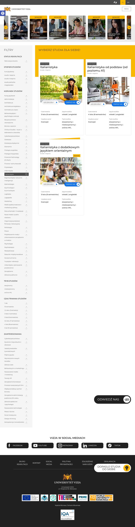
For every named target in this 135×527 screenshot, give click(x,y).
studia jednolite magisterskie (9, 83)
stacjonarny (8, 285)
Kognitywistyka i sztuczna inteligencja (13, 179)
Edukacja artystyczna (11, 143)
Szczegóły (49, 102)
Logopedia (8, 197)
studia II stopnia (9, 78)
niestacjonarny (9, 289)
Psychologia (8, 244)
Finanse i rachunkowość (12, 163)
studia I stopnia (9, 75)
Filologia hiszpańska (11, 154)
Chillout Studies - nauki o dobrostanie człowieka (13, 131)
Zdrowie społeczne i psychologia (10, 403)
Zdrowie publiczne (10, 275)
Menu (126, 9)
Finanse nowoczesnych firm (14, 385)
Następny (129, 27)
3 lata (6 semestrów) (11, 317)
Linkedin (92, 445)
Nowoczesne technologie (13, 408)
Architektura (8, 103)
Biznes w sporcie (10, 126)
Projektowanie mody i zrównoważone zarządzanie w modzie (14, 237)
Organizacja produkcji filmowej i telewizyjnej (12, 222)
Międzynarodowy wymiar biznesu (13, 390)
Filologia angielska (11, 150)
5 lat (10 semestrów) (11, 328)
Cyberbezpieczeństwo (12, 136)
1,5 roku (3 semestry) (11, 310)
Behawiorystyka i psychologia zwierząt (11, 115)
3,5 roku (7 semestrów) (12, 321)
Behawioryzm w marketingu (14, 368)
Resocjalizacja (9, 251)
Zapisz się (70, 102)
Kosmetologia (9, 184)
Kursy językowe (9, 95)
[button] (2, 13)
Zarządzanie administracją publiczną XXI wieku (13, 396)
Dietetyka (7, 139)
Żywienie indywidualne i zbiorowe (12, 343)
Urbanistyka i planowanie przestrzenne (13, 266)
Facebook (17, 445)
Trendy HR (8, 378)
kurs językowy (9, 71)
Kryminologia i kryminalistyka (9, 189)
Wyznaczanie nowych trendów (11, 360)
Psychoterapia (9, 247)
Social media (49, 462)
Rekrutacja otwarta (11, 61)
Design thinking (10, 418)
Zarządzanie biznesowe (12, 382)
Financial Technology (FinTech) (11, 158)
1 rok (5, 303)
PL (123, 2)
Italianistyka (9, 174)
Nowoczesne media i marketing (11, 373)
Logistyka (7, 194)
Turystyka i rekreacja (11, 261)
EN (128, 2)
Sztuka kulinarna (10, 258)
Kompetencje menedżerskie (14, 422)
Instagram (67, 445)
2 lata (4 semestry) (10, 314)
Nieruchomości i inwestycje (13, 211)
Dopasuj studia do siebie (108, 468)
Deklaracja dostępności (109, 462)
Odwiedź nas (108, 399)
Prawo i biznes (9, 411)
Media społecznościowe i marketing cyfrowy (12, 206)
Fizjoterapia (8, 167)
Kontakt (36, 463)
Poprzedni (6, 27)
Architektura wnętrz (11, 110)
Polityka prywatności (66, 462)
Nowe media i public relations (11, 216)
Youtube (42, 445)
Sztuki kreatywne (10, 415)
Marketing (8, 201)
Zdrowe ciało (8, 365)
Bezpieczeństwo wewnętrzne (10, 121)
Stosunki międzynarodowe (13, 254)
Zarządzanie (8, 271)
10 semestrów (9, 306)
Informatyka (8, 171)
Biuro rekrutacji (22, 462)
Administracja (9, 99)
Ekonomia (8, 146)
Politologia (8, 227)
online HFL (8, 292)
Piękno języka (9, 355)
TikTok (117, 445)
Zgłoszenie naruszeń (87, 462)
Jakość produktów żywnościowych (10, 350)
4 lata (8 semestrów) (11, 324)
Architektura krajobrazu (12, 106)
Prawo (6, 231)
